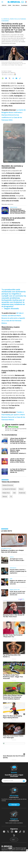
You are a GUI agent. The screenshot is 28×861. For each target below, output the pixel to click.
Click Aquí (14, 804)
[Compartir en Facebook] (6, 78)
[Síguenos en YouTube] (16, 831)
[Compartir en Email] (16, 78)
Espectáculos (15, 19)
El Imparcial (5, 19)
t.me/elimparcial (14, 820)
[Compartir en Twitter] (9, 78)
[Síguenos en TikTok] (20, 832)
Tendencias (22, 493)
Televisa (5, 496)
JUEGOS (4, 5)
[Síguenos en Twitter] (8, 832)
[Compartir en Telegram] (13, 78)
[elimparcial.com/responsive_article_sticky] (27, 850)
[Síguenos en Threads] (24, 832)
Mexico (21, 489)
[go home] (14, 846)
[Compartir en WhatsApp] (3, 78)
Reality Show (6, 493)
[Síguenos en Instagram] (12, 832)
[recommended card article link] (5, 210)
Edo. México (16, 5)
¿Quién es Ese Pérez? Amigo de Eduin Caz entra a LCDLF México (17, 460)
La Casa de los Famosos (9, 489)
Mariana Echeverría (8, 485)
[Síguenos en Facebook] (4, 832)
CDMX (9, 5)
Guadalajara (24, 5)
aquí (16, 430)
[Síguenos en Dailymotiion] (14, 835)
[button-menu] (2, 2)
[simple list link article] (14, 541)
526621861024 (14, 797)
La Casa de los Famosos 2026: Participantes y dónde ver (18, 470)
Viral (14, 493)
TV (11, 496)
